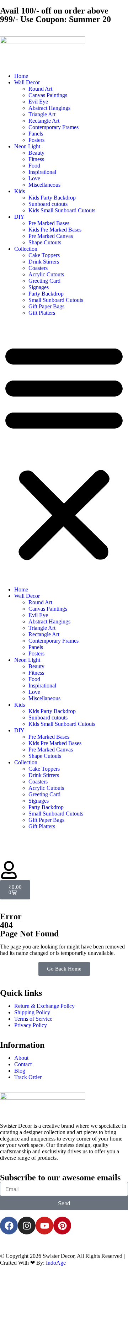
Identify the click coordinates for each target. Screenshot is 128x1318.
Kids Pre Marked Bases (54, 230)
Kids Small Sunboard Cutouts (61, 210)
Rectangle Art (43, 121)
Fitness (36, 159)
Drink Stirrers (43, 262)
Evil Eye (38, 102)
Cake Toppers (44, 255)
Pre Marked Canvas (50, 236)
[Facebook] (9, 1225)
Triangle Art (41, 114)
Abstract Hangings (49, 108)
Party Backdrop (46, 294)
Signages (38, 287)
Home (21, 76)
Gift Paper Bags (46, 306)
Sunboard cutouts (48, 204)
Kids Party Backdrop (52, 198)
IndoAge (56, 1263)
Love (34, 178)
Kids (19, 191)
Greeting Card (44, 281)
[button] (64, 451)
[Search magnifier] (114, 1298)
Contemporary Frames (53, 127)
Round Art (40, 89)
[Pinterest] (62, 1225)
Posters (36, 140)
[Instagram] (27, 1225)
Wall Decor (27, 82)
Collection (25, 249)
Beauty (36, 153)
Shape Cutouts (44, 242)
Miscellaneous (44, 185)
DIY (19, 217)
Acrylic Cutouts (46, 274)
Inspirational (42, 172)
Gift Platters (41, 313)
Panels (35, 134)
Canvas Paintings (47, 95)
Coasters (38, 268)
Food (34, 166)
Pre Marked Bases (48, 223)
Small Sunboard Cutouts (55, 300)
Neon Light (27, 146)
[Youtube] (44, 1225)
